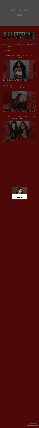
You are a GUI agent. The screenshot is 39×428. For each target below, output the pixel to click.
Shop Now (19, 197)
